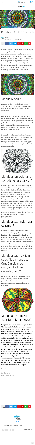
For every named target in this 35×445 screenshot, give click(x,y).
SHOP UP (23, 2)
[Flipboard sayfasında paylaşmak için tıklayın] (22, 43)
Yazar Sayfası (28, 430)
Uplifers (7, 37)
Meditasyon (12, 26)
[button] (2, 2)
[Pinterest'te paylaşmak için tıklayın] (19, 43)
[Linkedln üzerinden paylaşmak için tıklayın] (15, 43)
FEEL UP (5, 26)
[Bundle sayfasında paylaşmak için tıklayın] (29, 43)
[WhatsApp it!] (26, 43)
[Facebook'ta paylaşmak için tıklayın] (7, 43)
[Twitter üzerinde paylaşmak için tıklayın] (11, 43)
